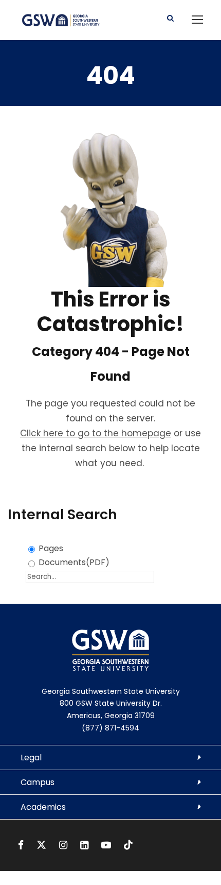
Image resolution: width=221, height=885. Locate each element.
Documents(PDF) (74, 562)
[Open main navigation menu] (197, 19)
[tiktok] (128, 845)
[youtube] (107, 845)
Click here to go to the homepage (95, 433)
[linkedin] (85, 845)
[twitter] (42, 845)
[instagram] (64, 845)
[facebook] (22, 845)
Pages (51, 548)
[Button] (170, 18)
